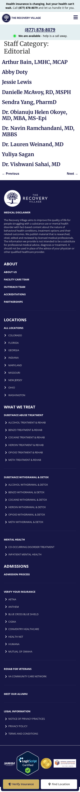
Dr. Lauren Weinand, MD (32, 144)
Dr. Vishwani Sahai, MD (31, 164)
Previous (10, 173)
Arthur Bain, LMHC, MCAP (35, 62)
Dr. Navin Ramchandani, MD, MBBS (38, 131)
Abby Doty (15, 72)
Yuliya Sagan (18, 154)
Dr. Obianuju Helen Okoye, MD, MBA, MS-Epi (34, 115)
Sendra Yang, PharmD (29, 102)
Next (72, 173)
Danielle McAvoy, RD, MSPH (36, 92)
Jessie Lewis (17, 82)
